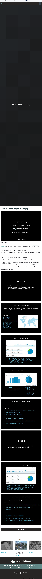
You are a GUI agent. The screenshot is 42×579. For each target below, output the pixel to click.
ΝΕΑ (29, 565)
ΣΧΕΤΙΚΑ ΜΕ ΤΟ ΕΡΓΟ (7, 565)
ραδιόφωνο (15, 0)
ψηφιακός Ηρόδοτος (26, 0)
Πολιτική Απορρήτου (35, 565)
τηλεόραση (10, 0)
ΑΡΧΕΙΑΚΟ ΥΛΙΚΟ (24, 565)
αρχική (2, 0)
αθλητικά (20, 0)
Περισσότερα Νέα (21, 529)
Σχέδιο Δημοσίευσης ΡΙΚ (15, 567)
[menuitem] (37, 4)
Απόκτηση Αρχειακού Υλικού (26, 567)
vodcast (32, 0)
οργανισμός (36, 0)
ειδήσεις (6, 0)
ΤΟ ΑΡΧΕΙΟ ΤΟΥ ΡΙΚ (16, 565)
